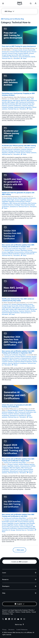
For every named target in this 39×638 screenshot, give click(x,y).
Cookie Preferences (21, 629)
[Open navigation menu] (3, 3)
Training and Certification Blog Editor (15, 248)
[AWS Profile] (35, 3)
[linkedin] (9, 619)
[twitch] (15, 619)
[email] (24, 619)
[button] (9, 11)
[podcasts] (21, 619)
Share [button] (24, 58)
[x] (3, 619)
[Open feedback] (37, 319)
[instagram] (12, 619)
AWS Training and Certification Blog (12, 19)
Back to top (18, 624)
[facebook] (6, 619)
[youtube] (18, 619)
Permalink (17, 58)
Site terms (11, 629)
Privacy (4, 629)
